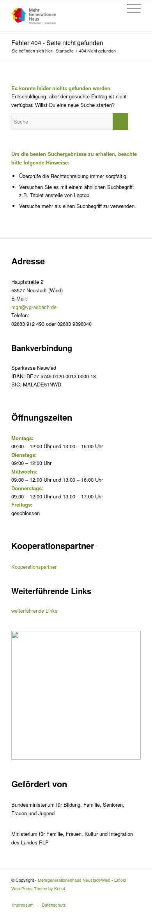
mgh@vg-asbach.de (34, 307)
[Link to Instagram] (123, 896)
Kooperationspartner (34, 566)
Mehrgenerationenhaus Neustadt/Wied (74, 880)
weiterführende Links (34, 610)
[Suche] (111, 8)
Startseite (65, 51)
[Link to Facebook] (135, 896)
